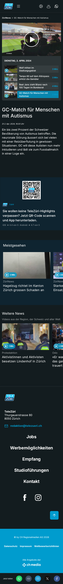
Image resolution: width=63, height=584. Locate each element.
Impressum (26, 546)
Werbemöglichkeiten (31, 447)
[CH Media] (31, 564)
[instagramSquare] (38, 497)
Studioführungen (31, 470)
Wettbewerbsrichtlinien (46, 546)
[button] (29, 579)
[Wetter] (48, 6)
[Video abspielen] (31, 39)
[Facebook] (57, 579)
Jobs (31, 436)
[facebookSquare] (24, 497)
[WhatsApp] (19, 579)
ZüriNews (6, 18)
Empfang (31, 459)
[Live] (41, 6)
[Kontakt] (56, 6)
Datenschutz (10, 546)
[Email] (38, 579)
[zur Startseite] (8, 6)
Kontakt (31, 481)
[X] (47, 579)
